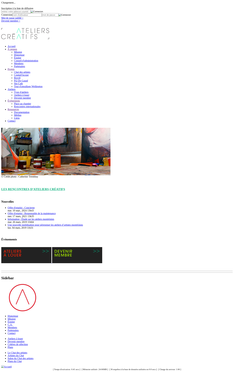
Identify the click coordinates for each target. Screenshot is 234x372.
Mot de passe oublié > (12, 18)
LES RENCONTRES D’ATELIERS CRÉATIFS (33, 189)
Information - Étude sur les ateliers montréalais (31, 219)
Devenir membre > (10, 20)
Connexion (6, 14)
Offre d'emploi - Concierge (21, 207)
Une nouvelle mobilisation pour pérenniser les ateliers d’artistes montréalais (45, 225)
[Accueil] (6, 366)
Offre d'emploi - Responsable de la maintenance (32, 213)
